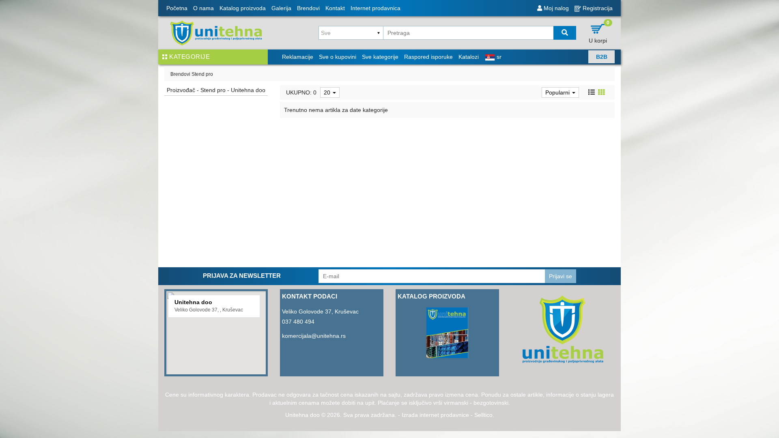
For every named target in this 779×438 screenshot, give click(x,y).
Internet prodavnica (375, 8)
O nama (203, 8)
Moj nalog (555, 8)
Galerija (281, 8)
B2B (601, 57)
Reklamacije (297, 57)
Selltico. (484, 415)
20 (328, 92)
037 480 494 (298, 321)
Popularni (558, 92)
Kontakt (335, 8)
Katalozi (468, 57)
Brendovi (308, 8)
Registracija (597, 8)
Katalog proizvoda (242, 8)
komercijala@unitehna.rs (314, 336)
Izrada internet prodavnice (435, 415)
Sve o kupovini (337, 57)
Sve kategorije (380, 57)
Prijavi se (560, 276)
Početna (176, 8)
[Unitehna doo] (216, 33)
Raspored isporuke (428, 57)
